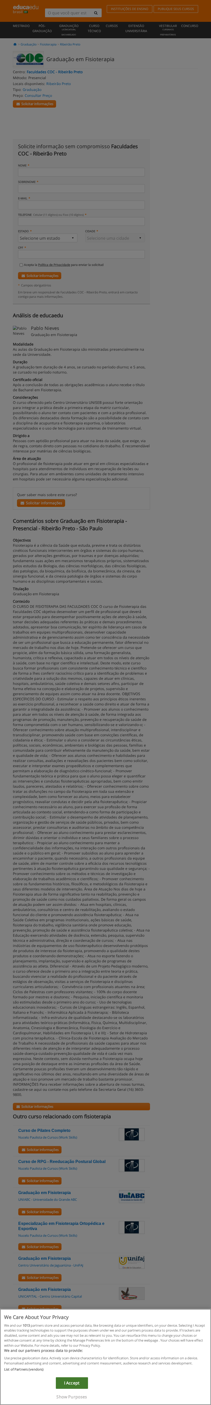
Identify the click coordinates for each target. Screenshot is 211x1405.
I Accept (72, 1383)
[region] (105, 1357)
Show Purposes (71, 1397)
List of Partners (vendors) (23, 1369)
